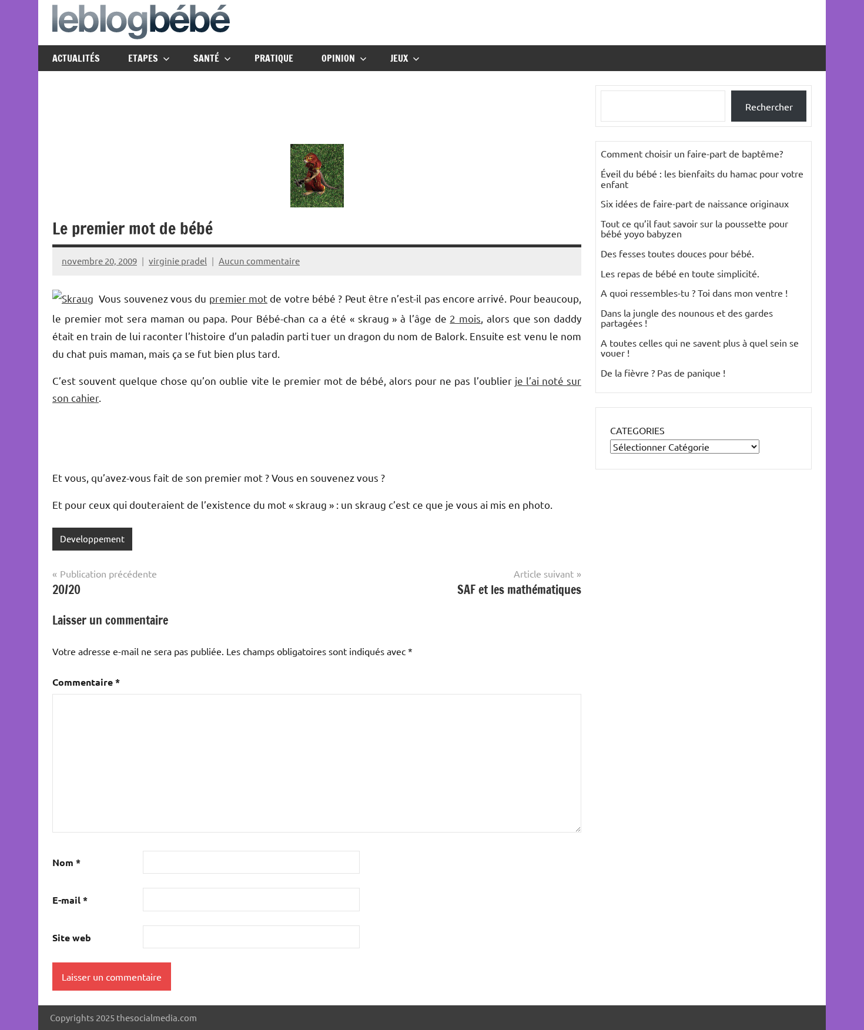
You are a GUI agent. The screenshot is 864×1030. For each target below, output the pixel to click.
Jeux (399, 58)
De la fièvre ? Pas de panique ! (663, 372)
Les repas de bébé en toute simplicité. (680, 273)
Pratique (273, 58)
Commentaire (86, 682)
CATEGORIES (637, 430)
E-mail (70, 900)
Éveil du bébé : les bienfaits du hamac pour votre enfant (702, 178)
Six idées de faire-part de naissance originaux (695, 203)
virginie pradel (178, 260)
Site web (71, 937)
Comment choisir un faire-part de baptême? (692, 153)
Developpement (92, 538)
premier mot (238, 298)
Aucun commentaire (259, 260)
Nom (66, 862)
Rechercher (769, 106)
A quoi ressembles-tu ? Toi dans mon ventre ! (694, 292)
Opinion (338, 58)
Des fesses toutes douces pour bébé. (677, 253)
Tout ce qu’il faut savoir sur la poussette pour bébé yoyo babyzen (694, 228)
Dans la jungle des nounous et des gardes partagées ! (687, 318)
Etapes (143, 58)
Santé (206, 58)
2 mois (465, 318)
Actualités (76, 58)
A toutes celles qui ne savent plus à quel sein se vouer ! (700, 348)
